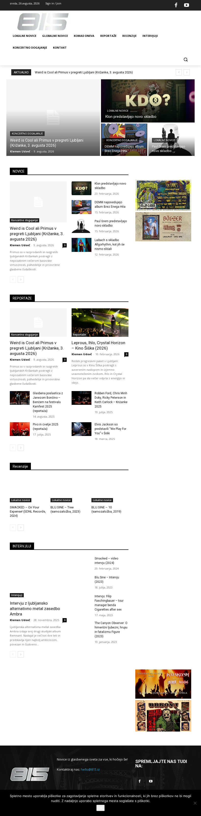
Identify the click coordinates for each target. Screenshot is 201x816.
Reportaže (79, 334)
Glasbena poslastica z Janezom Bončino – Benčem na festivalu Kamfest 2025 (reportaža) (48, 402)
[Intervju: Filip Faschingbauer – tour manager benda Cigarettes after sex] (81, 601)
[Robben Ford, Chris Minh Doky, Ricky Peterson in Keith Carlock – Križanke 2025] (81, 398)
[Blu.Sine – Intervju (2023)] (81, 582)
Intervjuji (16, 595)
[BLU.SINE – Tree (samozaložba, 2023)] (69, 489)
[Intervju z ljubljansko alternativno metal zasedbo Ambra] (38, 576)
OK (100, 808)
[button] (185, 59)
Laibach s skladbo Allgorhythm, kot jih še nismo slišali (110, 244)
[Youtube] (186, 5)
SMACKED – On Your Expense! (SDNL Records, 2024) (28, 511)
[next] (187, 72)
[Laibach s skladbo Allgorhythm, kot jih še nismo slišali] (81, 245)
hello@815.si (90, 769)
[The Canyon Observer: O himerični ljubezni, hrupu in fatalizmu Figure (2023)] (81, 628)
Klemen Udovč (20, 245)
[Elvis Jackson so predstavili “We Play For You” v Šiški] (81, 429)
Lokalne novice (117, 110)
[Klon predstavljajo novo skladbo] (148, 100)
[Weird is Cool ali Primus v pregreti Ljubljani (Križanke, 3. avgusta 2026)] (53, 117)
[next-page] (21, 279)
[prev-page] (13, 279)
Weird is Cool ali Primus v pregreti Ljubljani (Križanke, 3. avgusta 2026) (84, 72)
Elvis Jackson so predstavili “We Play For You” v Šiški (110, 429)
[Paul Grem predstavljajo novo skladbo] (81, 226)
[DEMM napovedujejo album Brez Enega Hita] (81, 207)
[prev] (179, 72)
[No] (194, 803)
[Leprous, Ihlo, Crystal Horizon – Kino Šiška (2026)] (100, 322)
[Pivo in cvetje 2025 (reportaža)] (20, 429)
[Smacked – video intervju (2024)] (81, 563)
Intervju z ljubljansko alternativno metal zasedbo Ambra (35, 608)
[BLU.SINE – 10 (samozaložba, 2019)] (109, 489)
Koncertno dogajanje (27, 133)
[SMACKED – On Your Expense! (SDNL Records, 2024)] (28, 489)
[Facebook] (176, 5)
